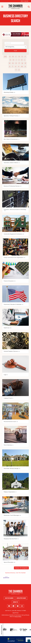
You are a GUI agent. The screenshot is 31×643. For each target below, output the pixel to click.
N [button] (12, 62)
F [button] (25, 55)
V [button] (18, 65)
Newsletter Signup (21, 597)
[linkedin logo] (13, 605)
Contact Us (15, 601)
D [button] (19, 55)
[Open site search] (29, 7)
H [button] (13, 59)
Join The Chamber (21, 571)
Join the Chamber (9, 597)
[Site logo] (15, 7)
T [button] (12, 65)
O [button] (16, 62)
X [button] (25, 65)
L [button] (24, 59)
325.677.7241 (16, 612)
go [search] (16, 49)
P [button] (19, 62)
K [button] (21, 59)
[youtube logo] (18, 605)
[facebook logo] (9, 605)
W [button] (22, 65)
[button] (21, 567)
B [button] (12, 55)
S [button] (9, 65)
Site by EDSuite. (25, 614)
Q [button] (22, 62)
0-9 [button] (5, 55)
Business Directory (10, 571)
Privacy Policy (18, 615)
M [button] (9, 62)
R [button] (25, 62)
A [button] (9, 55)
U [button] (15, 65)
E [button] (22, 55)
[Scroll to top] (29, 641)
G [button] (10, 59)
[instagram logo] (22, 605)
